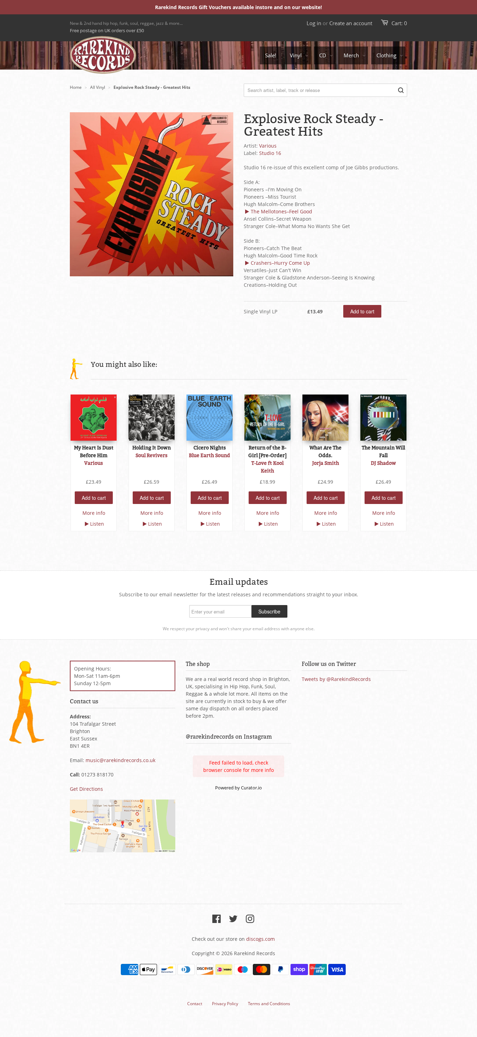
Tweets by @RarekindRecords (336, 679)
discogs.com (260, 939)
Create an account (350, 23)
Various (268, 145)
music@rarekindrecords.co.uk (120, 760)
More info (93, 513)
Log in (314, 23)
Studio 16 (270, 153)
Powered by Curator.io (238, 788)
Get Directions (86, 789)
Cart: (399, 23)
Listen (97, 523)
